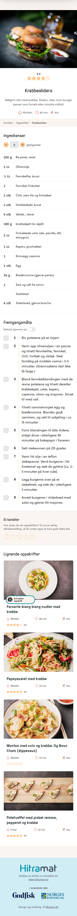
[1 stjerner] (6, 536)
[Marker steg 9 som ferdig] (6, 497)
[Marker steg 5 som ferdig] (6, 430)
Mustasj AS (52, 907)
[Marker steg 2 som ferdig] (6, 346)
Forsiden (8, 122)
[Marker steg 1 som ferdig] (6, 338)
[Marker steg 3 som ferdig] (6, 379)
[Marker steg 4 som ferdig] (6, 407)
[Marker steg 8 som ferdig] (6, 479)
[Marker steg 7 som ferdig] (6, 456)
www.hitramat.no (38, 879)
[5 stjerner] (32, 536)
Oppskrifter (22, 122)
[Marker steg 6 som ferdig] (6, 448)
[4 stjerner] (26, 536)
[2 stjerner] (13, 536)
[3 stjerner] (19, 536)
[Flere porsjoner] (22, 144)
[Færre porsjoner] (6, 144)
